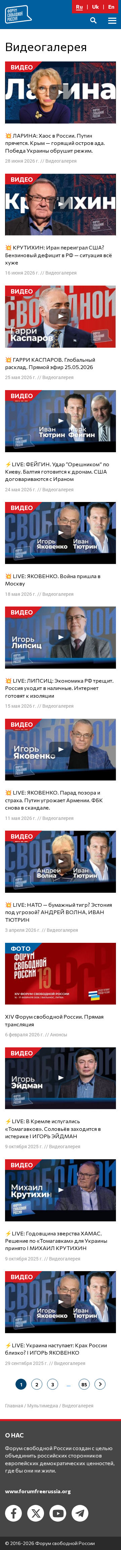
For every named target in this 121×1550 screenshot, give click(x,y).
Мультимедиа (42, 1405)
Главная (14, 1405)
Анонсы (58, 1034)
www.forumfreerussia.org (38, 1491)
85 (84, 1384)
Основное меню (112, 28)
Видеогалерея (61, 161)
